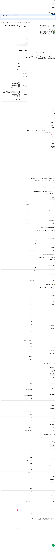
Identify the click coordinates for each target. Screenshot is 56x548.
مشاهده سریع (51, 436)
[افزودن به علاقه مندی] (49, 436)
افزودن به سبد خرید (24, 44)
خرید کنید (19, 44)
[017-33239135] (35, 516)
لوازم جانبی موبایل (24, 22)
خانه (29, 22)
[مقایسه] (54, 436)
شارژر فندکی (19, 22)
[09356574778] (35, 521)
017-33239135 (53, 7)
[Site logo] (52, 0)
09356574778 (34, 522)
